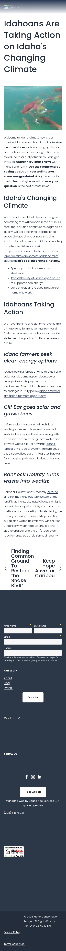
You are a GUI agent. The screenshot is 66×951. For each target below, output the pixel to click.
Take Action (33, 791)
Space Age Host (33, 805)
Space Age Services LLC (44, 801)
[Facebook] (27, 777)
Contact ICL (13, 718)
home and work (21, 293)
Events (8, 688)
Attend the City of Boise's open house (35, 278)
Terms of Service (14, 944)
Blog (7, 683)
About (8, 678)
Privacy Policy (12, 932)
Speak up (17, 268)
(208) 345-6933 (14, 813)
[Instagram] (33, 777)
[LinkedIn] (39, 777)
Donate (33, 697)
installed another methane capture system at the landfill (31, 497)
